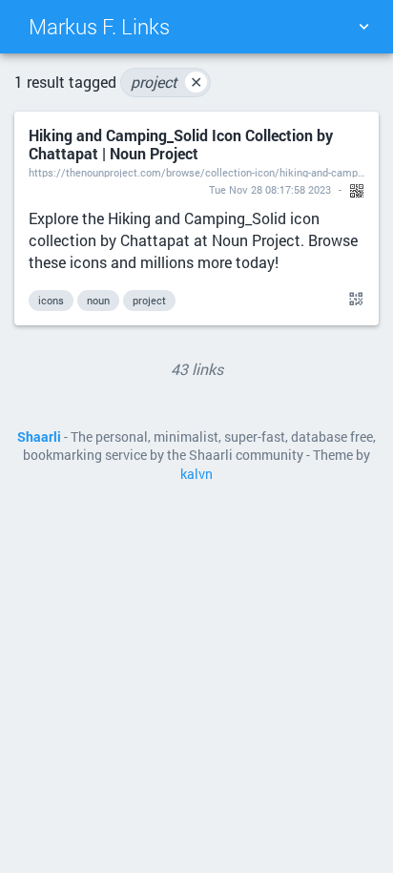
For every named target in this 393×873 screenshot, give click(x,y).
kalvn (196, 474)
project (166, 82)
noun (98, 300)
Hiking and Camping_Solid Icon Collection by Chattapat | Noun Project (181, 144)
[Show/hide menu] (363, 26)
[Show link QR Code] (352, 299)
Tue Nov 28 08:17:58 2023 (270, 189)
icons (51, 300)
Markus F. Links (99, 26)
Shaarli (39, 437)
